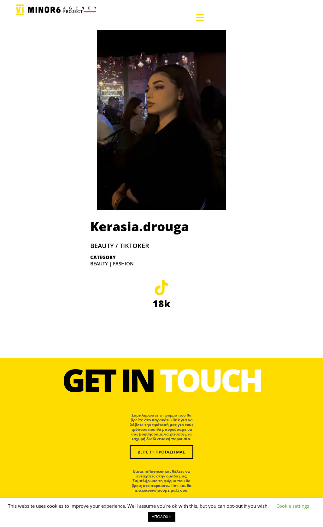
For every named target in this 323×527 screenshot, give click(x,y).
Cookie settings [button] (292, 506)
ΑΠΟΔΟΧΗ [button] (162, 516)
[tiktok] (161, 287)
